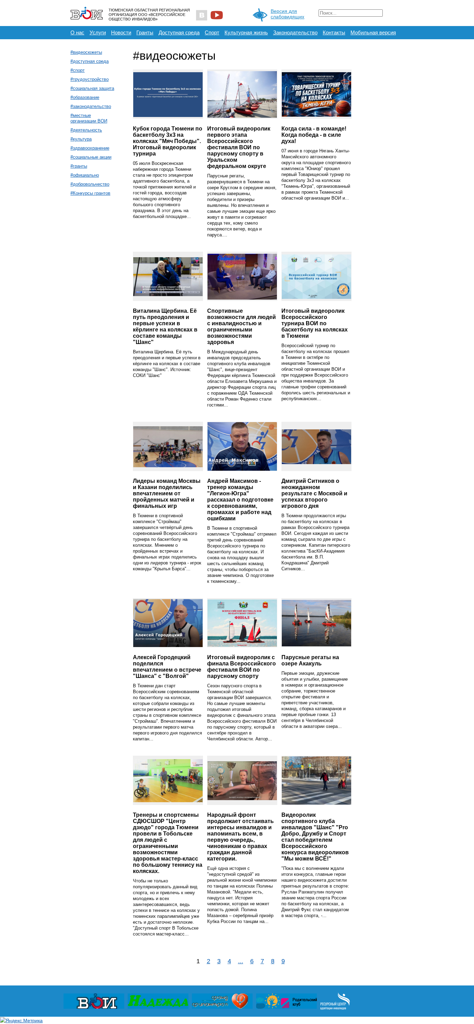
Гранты (144, 32)
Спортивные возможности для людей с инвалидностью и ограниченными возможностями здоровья (241, 326)
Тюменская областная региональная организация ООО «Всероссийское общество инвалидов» (149, 14)
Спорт (212, 32)
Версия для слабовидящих (287, 13)
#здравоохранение (89, 148)
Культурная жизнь (246, 32)
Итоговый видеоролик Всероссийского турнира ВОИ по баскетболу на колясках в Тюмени (314, 323)
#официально (84, 175)
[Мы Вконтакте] (201, 15)
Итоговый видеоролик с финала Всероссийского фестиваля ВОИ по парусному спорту (241, 666)
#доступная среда (89, 61)
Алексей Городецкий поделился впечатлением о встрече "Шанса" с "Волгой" (167, 666)
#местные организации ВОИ (88, 118)
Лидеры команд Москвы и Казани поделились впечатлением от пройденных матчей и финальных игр (167, 493)
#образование (84, 97)
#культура (81, 139)
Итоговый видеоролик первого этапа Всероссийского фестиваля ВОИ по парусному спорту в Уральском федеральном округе (238, 147)
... (240, 961)
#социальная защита (92, 88)
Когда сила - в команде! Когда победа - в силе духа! (313, 135)
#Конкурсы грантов (90, 193)
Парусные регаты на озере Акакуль (310, 660)
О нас (77, 32)
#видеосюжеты (86, 52)
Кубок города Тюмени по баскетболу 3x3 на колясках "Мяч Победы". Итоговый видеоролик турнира (167, 141)
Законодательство (295, 32)
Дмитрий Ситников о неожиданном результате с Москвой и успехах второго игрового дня (314, 493)
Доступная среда (179, 32)
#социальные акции (90, 157)
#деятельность (86, 130)
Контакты (334, 32)
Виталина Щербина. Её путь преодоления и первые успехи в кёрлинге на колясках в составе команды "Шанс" (165, 326)
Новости (121, 32)
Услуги (98, 32)
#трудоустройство (89, 79)
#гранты (78, 166)
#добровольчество (89, 184)
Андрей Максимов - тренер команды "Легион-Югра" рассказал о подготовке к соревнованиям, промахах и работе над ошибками (240, 499)
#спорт (77, 70)
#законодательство (90, 106)
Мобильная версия (373, 32)
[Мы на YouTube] (217, 15)
